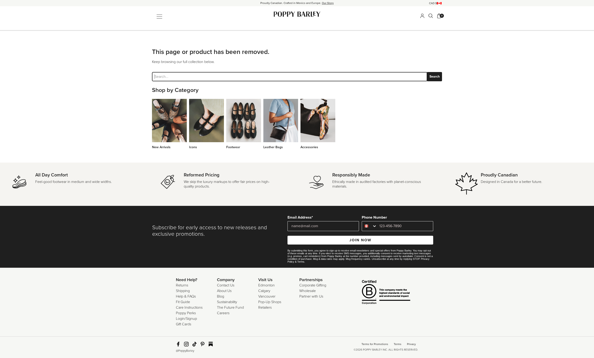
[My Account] (422, 16)
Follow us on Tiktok (194, 344)
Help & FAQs (186, 296)
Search (434, 77)
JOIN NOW (360, 240)
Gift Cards (183, 324)
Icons (193, 147)
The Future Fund (230, 307)
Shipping (183, 291)
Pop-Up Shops (269, 302)
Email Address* (300, 217)
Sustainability (227, 302)
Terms (300, 261)
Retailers (265, 307)
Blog (220, 296)
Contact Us (225, 285)
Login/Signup (186, 318)
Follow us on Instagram (186, 344)
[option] (297, 3)
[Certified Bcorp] (379, 292)
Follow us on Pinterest (202, 344)
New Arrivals (161, 147)
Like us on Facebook (178, 344)
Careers (223, 313)
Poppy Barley (297, 14)
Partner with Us (311, 296)
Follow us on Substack (210, 344)
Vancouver (266, 296)
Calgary (264, 291)
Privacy (411, 344)
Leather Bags (273, 147)
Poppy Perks (186, 313)
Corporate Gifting (312, 285)
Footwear (233, 147)
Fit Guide (183, 302)
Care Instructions (189, 307)
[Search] (431, 16)
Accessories (309, 147)
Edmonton (266, 285)
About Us (224, 291)
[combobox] (369, 226)
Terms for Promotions (375, 344)
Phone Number (374, 217)
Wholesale (307, 291)
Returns (182, 285)
